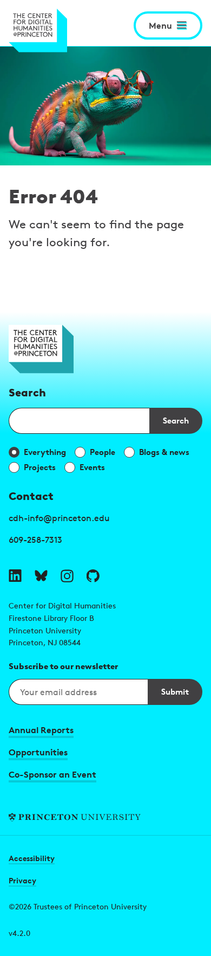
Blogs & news (164, 452)
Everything (45, 452)
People (102, 452)
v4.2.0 (19, 933)
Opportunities (38, 752)
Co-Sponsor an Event (52, 774)
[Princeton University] (105, 817)
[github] (93, 575)
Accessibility (32, 858)
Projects (40, 467)
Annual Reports (41, 729)
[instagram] (67, 575)
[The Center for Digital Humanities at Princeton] (38, 31)
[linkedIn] (15, 575)
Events (92, 467)
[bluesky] (41, 575)
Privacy (22, 880)
